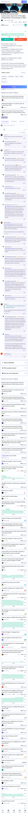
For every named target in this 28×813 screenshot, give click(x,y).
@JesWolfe (7, 160)
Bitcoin (21, 76)
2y (6, 134)
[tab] (5, 121)
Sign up (24, 1)
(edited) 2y (15, 204)
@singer (6, 318)
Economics (4, 76)
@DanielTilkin (8, 238)
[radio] (16, 25)
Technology (11, 76)
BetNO (20, 39)
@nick (6, 143)
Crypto (16, 76)
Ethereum (4, 78)
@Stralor (7, 176)
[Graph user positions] (13, 25)
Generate (23, 72)
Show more (4, 117)
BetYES (7, 39)
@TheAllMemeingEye (9, 188)
